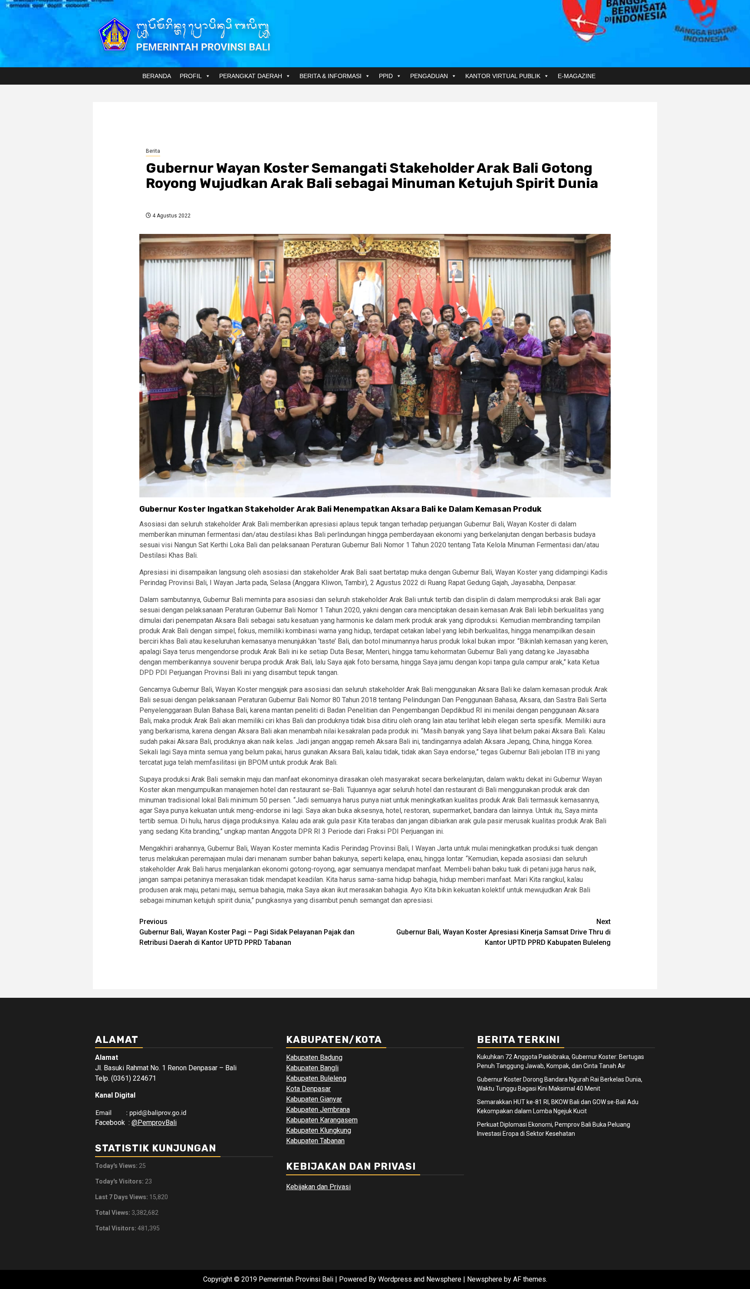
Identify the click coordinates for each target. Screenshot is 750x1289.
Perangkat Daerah (250, 75)
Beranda (156, 75)
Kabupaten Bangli (312, 1068)
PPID (386, 75)
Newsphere (484, 1279)
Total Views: (113, 1212)
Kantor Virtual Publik (502, 75)
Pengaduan (429, 75)
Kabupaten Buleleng (316, 1078)
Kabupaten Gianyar (314, 1099)
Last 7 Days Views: (122, 1197)
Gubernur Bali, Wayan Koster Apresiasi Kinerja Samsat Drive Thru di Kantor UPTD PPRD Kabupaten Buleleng (503, 932)
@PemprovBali (154, 1122)
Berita (153, 151)
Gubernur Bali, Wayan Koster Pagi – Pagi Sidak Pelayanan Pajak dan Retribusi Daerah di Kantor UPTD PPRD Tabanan (247, 932)
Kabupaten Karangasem (322, 1120)
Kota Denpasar (308, 1089)
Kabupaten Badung (314, 1057)
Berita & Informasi (330, 75)
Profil (191, 75)
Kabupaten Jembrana (318, 1109)
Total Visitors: (116, 1228)
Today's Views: (117, 1165)
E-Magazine (576, 75)
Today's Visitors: (120, 1181)
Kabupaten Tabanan (315, 1141)
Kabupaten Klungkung (318, 1130)
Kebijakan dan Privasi (318, 1187)
